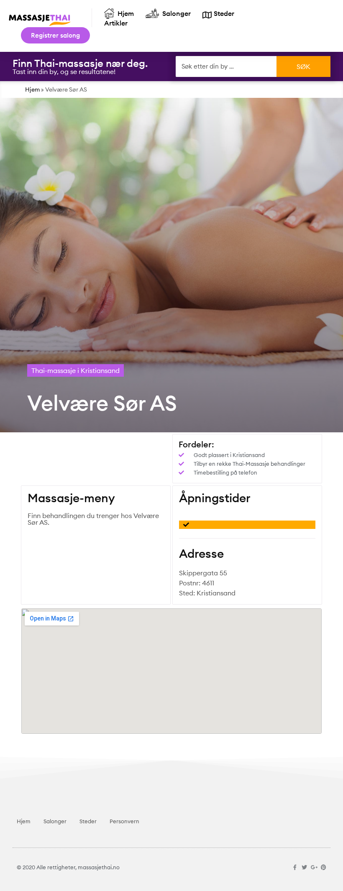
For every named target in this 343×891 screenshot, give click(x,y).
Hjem (32, 89)
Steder (88, 821)
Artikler (116, 23)
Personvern (124, 821)
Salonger (55, 821)
